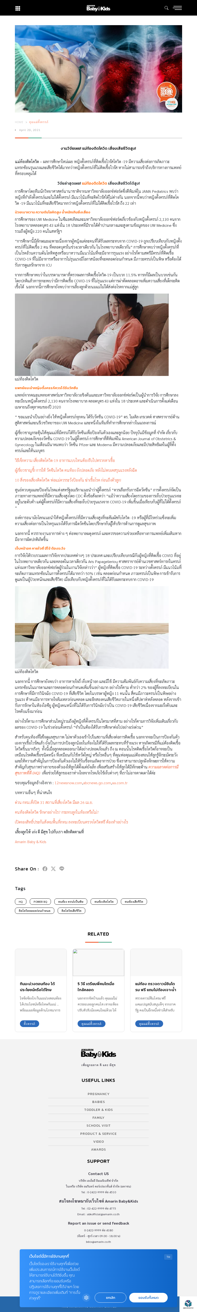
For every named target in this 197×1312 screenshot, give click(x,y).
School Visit (98, 1125)
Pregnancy (99, 1093)
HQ (21, 901)
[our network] (18, 8)
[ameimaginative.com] (188, 1304)
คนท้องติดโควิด (104, 901)
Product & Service (98, 1133)
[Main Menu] (177, 8)
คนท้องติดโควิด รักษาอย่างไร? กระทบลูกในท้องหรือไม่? (57, 812)
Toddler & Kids (98, 1109)
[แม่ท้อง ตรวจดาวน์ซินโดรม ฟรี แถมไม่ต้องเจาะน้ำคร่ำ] (156, 962)
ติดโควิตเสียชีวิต (71, 911)
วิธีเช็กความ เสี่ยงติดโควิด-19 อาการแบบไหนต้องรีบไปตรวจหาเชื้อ (65, 460)
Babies (98, 1101)
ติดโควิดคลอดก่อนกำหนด (34, 911)
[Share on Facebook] (45, 868)
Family (98, 1117)
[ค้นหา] (166, 7)
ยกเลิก (110, 1297)
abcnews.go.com (97, 782)
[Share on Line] (61, 868)
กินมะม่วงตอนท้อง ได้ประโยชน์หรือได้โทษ (37, 987)
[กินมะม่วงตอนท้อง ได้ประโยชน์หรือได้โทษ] (41, 962)
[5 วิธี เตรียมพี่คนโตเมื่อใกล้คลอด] (98, 962)
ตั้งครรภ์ (29, 1024)
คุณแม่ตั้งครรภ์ (39, 122)
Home (19, 122)
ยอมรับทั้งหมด (148, 1297)
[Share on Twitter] (53, 868)
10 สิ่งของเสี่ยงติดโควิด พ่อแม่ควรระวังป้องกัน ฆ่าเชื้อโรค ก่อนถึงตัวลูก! (68, 480)
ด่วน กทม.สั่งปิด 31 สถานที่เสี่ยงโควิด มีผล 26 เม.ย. (54, 802)
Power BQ (40, 901)
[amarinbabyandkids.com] (98, 8)
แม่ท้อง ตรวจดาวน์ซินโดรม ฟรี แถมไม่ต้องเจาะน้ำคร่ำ (155, 990)
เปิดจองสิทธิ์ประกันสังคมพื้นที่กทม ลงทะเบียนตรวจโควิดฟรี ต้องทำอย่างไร (71, 821)
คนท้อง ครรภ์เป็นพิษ (70, 901)
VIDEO (98, 1141)
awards (98, 1149)
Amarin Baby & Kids (30, 841)
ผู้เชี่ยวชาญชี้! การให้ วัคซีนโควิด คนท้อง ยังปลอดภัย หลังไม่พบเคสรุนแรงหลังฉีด (76, 470)
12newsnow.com (68, 782)
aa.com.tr (120, 782)
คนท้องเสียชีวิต (134, 901)
